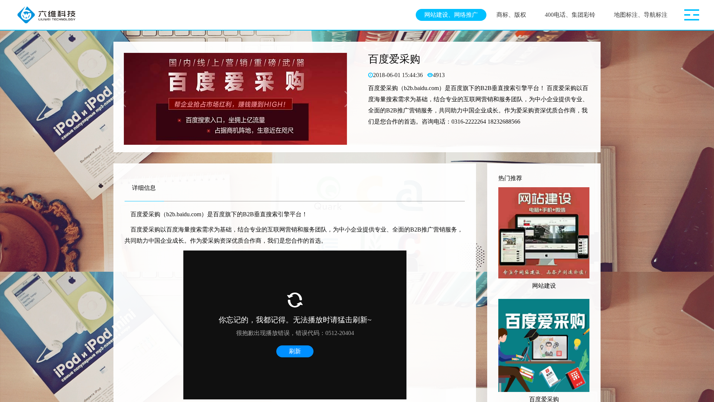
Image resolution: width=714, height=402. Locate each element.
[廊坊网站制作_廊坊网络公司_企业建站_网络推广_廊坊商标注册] (49, 15)
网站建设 (544, 286)
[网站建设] (543, 232)
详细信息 (144, 188)
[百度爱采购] (543, 345)
